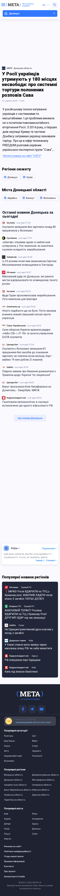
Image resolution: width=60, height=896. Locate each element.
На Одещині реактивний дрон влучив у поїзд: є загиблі (29, 631)
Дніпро (7, 824)
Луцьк (7, 834)
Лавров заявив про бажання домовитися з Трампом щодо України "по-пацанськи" (29, 373)
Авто (6, 751)
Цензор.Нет (12, 344)
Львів (7, 829)
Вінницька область (13, 775)
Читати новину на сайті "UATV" (21, 155)
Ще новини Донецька (30, 418)
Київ (31, 640)
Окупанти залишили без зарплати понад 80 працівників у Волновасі (29, 228)
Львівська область (13, 795)
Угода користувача (14, 856)
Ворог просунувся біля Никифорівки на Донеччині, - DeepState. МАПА (26, 388)
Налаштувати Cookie (14, 876)
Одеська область (40, 795)
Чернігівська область (15, 800)
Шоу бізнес (9, 741)
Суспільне (12, 238)
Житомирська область (43, 780)
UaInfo (10, 367)
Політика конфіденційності (14, 851)
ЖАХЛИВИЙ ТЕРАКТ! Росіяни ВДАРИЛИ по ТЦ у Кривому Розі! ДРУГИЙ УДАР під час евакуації (26, 614)
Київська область (41, 790)
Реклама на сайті (12, 846)
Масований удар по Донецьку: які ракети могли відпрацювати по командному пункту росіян (30, 280)
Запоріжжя (37, 819)
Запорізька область (42, 785)
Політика (8, 736)
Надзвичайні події (13, 756)
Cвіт (34, 736)
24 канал (11, 272)
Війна (34, 741)
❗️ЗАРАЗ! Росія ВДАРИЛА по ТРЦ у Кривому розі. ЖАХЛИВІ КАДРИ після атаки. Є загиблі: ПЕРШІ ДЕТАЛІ (28, 595)
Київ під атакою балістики (21, 671)
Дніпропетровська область (44, 775)
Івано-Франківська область (16, 790)
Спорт (35, 746)
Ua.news (11, 222)
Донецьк (36, 829)
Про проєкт (10, 871)
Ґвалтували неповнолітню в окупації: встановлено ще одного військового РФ (27, 403)
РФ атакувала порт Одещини (22, 660)
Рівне (34, 814)
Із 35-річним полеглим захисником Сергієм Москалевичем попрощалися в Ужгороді (29, 263)
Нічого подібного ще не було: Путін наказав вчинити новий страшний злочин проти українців (29, 314)
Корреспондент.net (16, 398)
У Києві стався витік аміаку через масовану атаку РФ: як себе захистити (28, 646)
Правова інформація (14, 861)
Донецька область (13, 780)
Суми (21, 625)
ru (48, 4)
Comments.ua (13, 306)
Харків (7, 819)
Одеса (35, 656)
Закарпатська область (15, 785)
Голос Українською (16, 325)
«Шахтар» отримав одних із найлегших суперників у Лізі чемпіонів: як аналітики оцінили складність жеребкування (27, 246)
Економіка (9, 761)
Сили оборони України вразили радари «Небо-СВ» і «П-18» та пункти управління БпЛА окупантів (27, 333)
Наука (7, 746)
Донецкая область (23, 68)
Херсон (7, 839)
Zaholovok (12, 257)
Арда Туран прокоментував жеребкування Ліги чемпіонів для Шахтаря (28, 297)
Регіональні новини (28, 5)
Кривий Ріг (26, 587)
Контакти (9, 866)
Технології (37, 756)
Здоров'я (36, 751)
